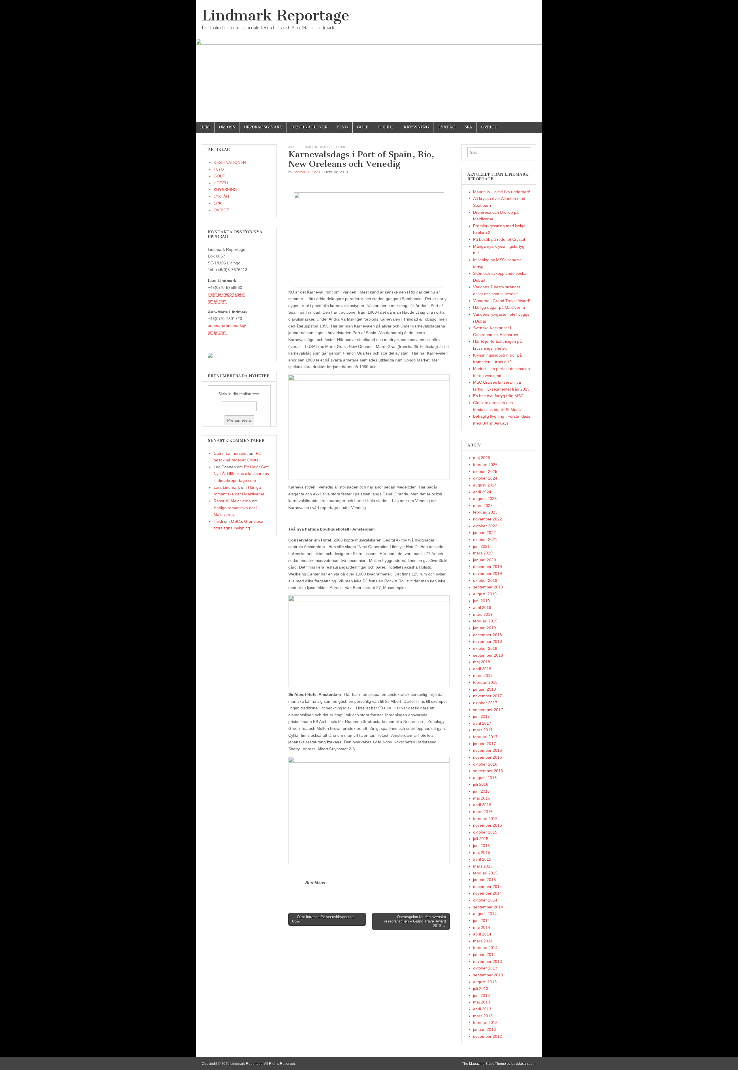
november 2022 (487, 519)
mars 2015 (483, 866)
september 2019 (488, 587)
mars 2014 (483, 941)
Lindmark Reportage (275, 15)
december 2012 (487, 1036)
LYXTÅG (446, 127)
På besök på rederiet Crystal (499, 239)
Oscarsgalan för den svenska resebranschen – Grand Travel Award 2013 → (415, 921)
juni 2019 (481, 601)
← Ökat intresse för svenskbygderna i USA (323, 919)
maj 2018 (481, 662)
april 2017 (482, 723)
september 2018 (488, 655)
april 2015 (482, 859)
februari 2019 (485, 621)
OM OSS (227, 127)
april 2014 (482, 934)
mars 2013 (483, 1016)
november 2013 (487, 961)
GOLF (363, 127)
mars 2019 (483, 614)
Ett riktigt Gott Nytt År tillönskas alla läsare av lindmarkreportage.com (241, 474)
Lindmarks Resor (305, 172)
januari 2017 (484, 743)
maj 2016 (481, 798)
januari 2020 (484, 560)
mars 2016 (483, 811)
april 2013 (482, 1009)
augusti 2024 (485, 485)
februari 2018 (485, 682)
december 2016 (487, 750)
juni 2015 (481, 845)
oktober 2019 (485, 580)
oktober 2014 (485, 900)
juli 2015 (480, 838)
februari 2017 (485, 736)
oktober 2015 (485, 832)
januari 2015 (484, 879)
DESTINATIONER (309, 127)
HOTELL (386, 127)
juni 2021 (481, 546)
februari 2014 (485, 947)
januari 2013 (484, 1029)
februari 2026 (485, 464)
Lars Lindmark (227, 487)
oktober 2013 (485, 968)
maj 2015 (481, 852)
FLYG (342, 127)
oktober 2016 (485, 764)
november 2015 (487, 825)
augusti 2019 (485, 594)
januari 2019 (484, 628)
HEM (205, 127)
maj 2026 (481, 457)
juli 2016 (480, 784)
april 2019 (482, 607)
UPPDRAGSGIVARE (263, 127)
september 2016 (488, 770)
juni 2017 (481, 716)
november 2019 (487, 573)
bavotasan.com (523, 1064)
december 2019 (487, 566)
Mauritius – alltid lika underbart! (501, 192)
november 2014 (487, 893)
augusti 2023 (485, 498)
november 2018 (487, 641)
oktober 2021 (485, 539)
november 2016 (487, 757)
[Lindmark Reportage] (369, 61)
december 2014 (487, 886)
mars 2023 (483, 505)
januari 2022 (484, 532)
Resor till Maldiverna (232, 501)
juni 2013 (481, 995)
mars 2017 (483, 730)
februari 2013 (485, 1022)
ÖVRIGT (489, 127)
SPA (468, 127)
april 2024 (482, 492)
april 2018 (482, 668)
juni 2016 (481, 791)
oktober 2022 (485, 526)
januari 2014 (484, 954)
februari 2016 (485, 818)
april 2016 (482, 804)
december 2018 (487, 634)
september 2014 (488, 907)
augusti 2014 (485, 913)
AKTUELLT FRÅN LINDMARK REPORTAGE (318, 147)
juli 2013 (480, 988)
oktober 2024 (485, 478)
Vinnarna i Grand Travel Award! (501, 300)
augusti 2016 (485, 777)
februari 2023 (485, 512)
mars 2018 (483, 675)
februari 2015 (485, 873)
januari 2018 (484, 689)
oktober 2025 (485, 471)
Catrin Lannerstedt (231, 453)
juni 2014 (481, 920)
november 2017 (487, 696)
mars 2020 (483, 553)
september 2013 (488, 975)
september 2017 (488, 709)
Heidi (218, 521)
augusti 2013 (485, 982)
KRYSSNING (416, 127)
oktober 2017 (485, 702)
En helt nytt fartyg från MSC (498, 395)
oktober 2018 (485, 648)
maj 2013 (481, 1002)
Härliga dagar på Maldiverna (499, 307)
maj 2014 (481, 927)
